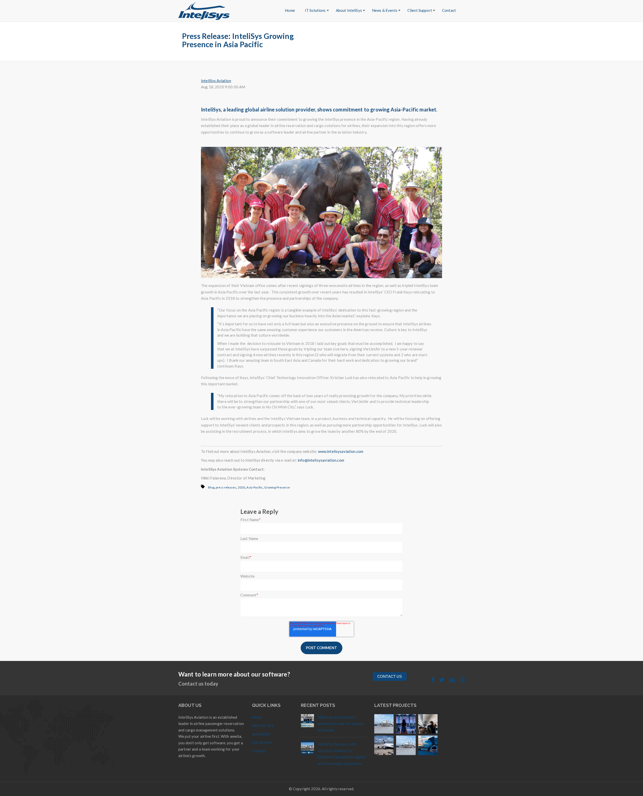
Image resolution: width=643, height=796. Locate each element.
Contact (449, 10)
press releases (226, 487)
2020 (241, 487)
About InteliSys (349, 10)
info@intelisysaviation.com (321, 460)
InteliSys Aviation (216, 80)
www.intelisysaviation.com (340, 451)
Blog (211, 487)
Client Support (419, 10)
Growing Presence (277, 487)
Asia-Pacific (254, 487)
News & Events (384, 10)
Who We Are (263, 725)
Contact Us (389, 676)
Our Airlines (262, 742)
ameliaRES (261, 734)
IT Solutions (315, 10)
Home (290, 10)
